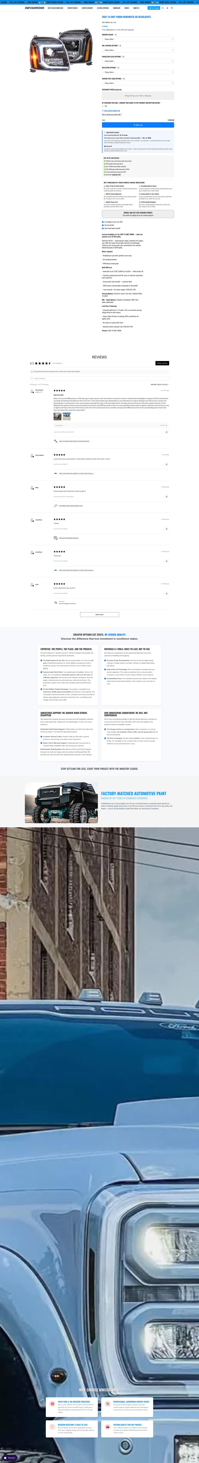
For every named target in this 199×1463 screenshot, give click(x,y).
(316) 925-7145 (116, 174)
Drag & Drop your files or (138, 96)
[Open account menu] (167, 8)
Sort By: (154, 384)
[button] (64, 363)
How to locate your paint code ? (112, 114)
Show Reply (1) (59, 425)
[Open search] (163, 8)
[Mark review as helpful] (166, 432)
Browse (148, 96)
